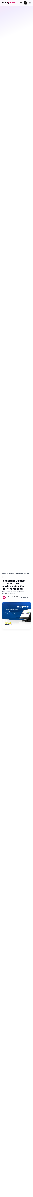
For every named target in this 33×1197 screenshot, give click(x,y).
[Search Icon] (21, 2)
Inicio (3, 573)
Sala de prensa (10, 573)
